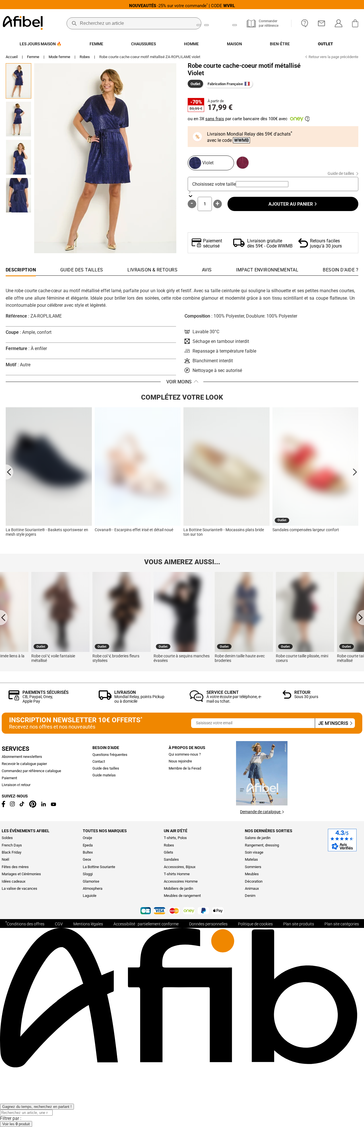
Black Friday (11, 852)
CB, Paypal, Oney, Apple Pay (37, 698)
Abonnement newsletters (22, 756)
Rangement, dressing (262, 845)
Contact (98, 761)
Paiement (9, 778)
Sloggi (88, 874)
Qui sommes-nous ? (185, 754)
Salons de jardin (257, 838)
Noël (5, 859)
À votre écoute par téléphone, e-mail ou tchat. (234, 698)
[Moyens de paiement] (182, 911)
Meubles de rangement (182, 895)
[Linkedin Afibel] (43, 805)
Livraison (125, 692)
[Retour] (287, 697)
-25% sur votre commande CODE (182, 5)
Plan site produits (298, 924)
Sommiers (253, 867)
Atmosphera (92, 888)
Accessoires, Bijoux (179, 867)
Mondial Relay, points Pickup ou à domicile (139, 698)
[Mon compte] (338, 23)
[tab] (340, 271)
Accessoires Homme (181, 881)
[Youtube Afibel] (53, 805)
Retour (302, 692)
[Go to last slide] (9, 472)
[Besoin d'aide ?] (304, 23)
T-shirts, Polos (175, 838)
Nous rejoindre (180, 761)
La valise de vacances (19, 888)
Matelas (251, 859)
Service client (222, 692)
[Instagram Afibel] (12, 805)
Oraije (87, 838)
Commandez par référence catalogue (31, 771)
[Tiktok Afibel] (22, 805)
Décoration (253, 881)
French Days (12, 845)
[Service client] (196, 700)
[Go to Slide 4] (18, 195)
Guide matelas (104, 775)
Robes (85, 57)
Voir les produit (16, 1124)
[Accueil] (23, 23)
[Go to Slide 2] (18, 119)
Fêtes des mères (15, 867)
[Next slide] (354, 472)
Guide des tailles (105, 768)
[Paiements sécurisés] (14, 698)
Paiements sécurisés (45, 692)
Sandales (171, 859)
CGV (59, 924)
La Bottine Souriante (99, 867)
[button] (105, 158)
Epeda (88, 845)
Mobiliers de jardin (178, 888)
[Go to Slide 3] (18, 157)
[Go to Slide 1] (18, 81)
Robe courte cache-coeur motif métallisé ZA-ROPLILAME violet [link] (149, 57)
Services (15, 748)
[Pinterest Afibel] (32, 806)
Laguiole (89, 895)
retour (25, 785)
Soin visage (254, 852)
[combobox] (262, 184)
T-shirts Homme (177, 874)
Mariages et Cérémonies (21, 874)
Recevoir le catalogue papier (24, 764)
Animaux (252, 888)
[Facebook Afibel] (3, 806)
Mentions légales (88, 924)
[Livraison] (105, 698)
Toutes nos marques (105, 831)
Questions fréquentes (109, 754)
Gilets (168, 852)
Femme (33, 57)
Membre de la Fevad (185, 768)
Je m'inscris (333, 723)
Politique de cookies (255, 924)
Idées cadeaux (13, 881)
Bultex (88, 852)
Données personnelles (208, 924)
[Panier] (356, 23)
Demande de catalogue (260, 811)
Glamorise (91, 881)
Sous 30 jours (306, 696)
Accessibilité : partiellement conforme (146, 924)
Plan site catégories (341, 924)
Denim (250, 895)
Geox (87, 859)
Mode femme (59, 57)
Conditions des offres (24, 923)
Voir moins (179, 381)
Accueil (12, 57)
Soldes (7, 838)
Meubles (252, 874)
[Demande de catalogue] (262, 804)
